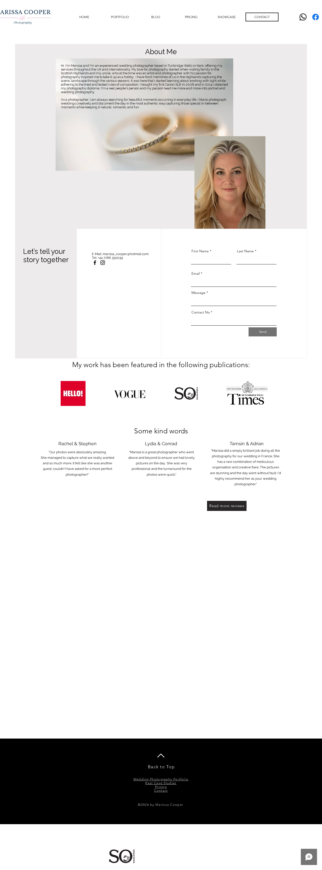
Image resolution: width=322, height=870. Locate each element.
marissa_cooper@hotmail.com (126, 254)
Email (195, 273)
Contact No (201, 312)
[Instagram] (103, 263)
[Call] (303, 17)
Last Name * (246, 251)
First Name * (201, 251)
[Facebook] (315, 17)
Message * (199, 292)
